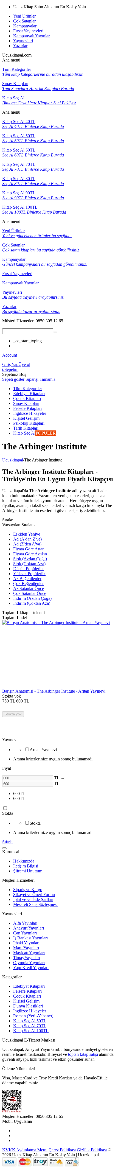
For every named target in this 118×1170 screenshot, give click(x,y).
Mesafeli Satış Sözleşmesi (35, 904)
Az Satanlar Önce (28, 588)
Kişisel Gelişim (26, 1001)
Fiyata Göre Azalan (30, 554)
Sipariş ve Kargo (27, 889)
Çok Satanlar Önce (29, 593)
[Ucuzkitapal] (3, 325)
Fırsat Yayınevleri (28, 31)
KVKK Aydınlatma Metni (24, 1149)
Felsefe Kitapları (27, 991)
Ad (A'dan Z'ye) (27, 539)
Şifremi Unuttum (27, 871)
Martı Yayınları (26, 947)
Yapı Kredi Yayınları (31, 967)
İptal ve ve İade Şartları (33, 899)
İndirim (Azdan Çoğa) (32, 598)
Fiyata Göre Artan (28, 549)
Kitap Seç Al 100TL (31, 1030)
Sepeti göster (13, 379)
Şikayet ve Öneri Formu (34, 894)
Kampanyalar (24, 26)
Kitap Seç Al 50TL (29, 1020)
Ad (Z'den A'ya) (27, 544)
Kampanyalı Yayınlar (31, 35)
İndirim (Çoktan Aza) (31, 603)
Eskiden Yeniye (26, 534)
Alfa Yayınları (25, 923)
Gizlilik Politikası (92, 1149)
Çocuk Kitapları (27, 996)
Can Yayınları (25, 933)
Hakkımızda (23, 861)
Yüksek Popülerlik (29, 573)
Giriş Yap (10, 364)
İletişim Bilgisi (25, 866)
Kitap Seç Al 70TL (29, 1025)
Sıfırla (7, 841)
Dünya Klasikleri (28, 1006)
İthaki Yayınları (26, 943)
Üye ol (24, 364)
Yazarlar (20, 45)
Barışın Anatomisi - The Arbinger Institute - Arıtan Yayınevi (53, 691)
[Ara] (55, 332)
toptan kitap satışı (83, 1054)
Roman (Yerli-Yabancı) (33, 1016)
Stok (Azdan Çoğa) (30, 558)
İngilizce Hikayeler (29, 1011)
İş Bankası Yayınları (30, 938)
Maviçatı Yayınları (29, 952)
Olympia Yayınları (29, 962)
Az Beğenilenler (27, 578)
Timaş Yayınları (26, 957)
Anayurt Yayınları (28, 928)
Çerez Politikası (62, 1149)
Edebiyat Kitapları (29, 986)
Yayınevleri (23, 40)
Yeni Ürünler (24, 16)
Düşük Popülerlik (28, 568)
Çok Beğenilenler (28, 583)
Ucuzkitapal (12, 460)
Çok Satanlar (24, 21)
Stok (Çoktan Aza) (29, 563)
